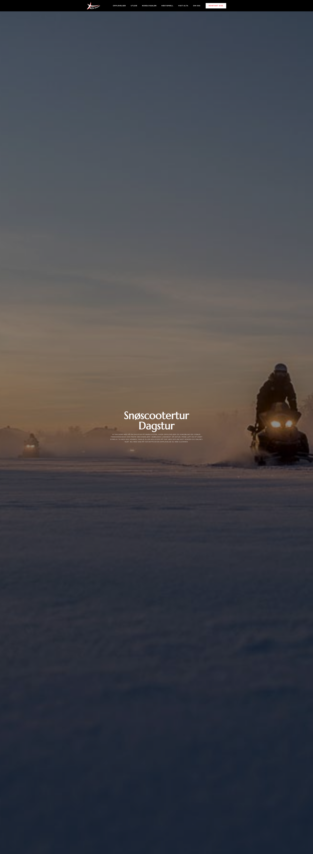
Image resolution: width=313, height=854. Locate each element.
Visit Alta (183, 6)
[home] (93, 6)
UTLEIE (134, 6)
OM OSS (196, 6)
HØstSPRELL (167, 6)
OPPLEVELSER (119, 6)
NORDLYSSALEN (149, 6)
